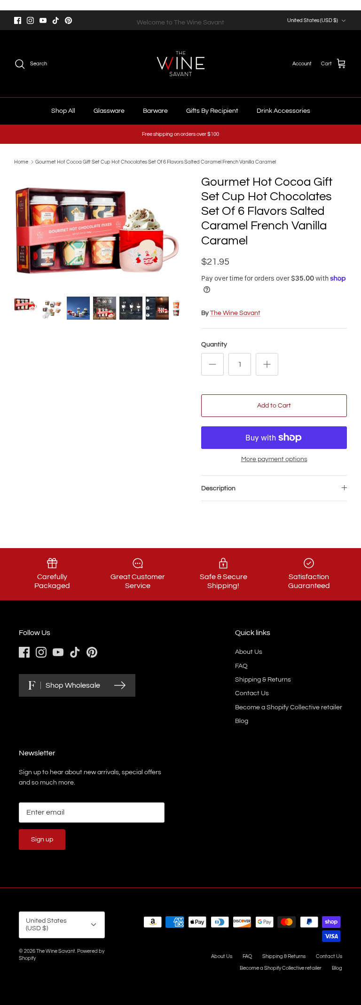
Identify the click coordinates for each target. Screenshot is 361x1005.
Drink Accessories (283, 111)
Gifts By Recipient (212, 111)
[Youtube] (43, 20)
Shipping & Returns (263, 679)
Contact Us (252, 693)
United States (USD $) (312, 20)
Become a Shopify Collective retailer (288, 707)
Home (21, 162)
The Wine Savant (235, 313)
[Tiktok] (55, 20)
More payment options (274, 459)
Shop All (63, 111)
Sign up (42, 839)
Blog (241, 721)
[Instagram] (30, 20)
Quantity (214, 344)
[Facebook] (17, 20)
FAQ (241, 666)
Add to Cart (274, 405)
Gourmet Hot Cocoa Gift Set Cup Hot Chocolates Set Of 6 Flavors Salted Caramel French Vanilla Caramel (155, 162)
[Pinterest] (68, 20)
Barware (155, 111)
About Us (248, 652)
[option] (97, 230)
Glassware (109, 111)
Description (218, 488)
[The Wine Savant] (181, 63)
